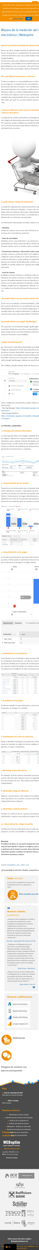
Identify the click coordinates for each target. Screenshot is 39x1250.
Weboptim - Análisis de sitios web (19, 1126)
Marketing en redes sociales (19, 1115)
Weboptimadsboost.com (19, 1241)
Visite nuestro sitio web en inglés (19, 1239)
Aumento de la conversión (19, 1132)
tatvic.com (25, 865)
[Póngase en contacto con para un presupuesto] (18, 1057)
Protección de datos (12, 1158)
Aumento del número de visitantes (19, 1129)
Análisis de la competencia (19, 1121)
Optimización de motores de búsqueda (19, 1118)
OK (29, 18)
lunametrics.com (13, 865)
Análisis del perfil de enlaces (19, 1124)
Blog (4, 1089)
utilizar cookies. (18, 18)
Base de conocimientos (19, 1135)
